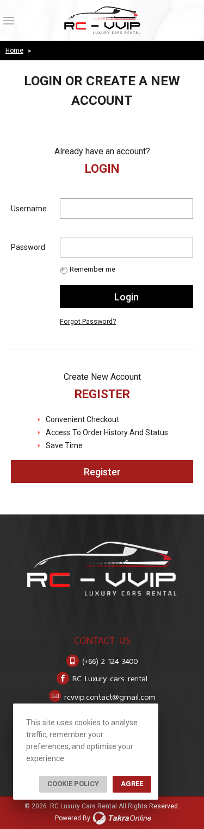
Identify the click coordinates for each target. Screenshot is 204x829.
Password (28, 247)
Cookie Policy (73, 784)
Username (29, 208)
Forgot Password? (88, 321)
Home (14, 50)
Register (102, 472)
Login (126, 297)
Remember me (92, 269)
